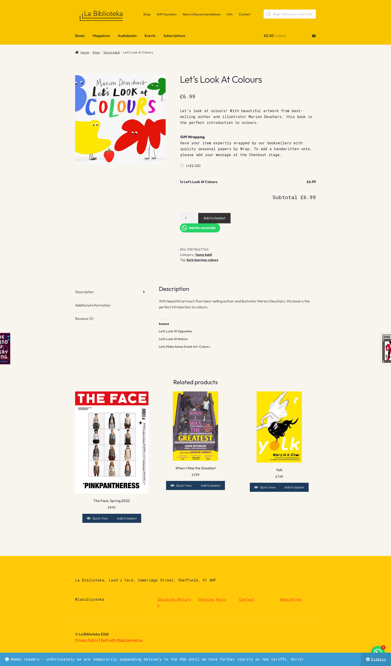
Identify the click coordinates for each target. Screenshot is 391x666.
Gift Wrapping (192, 137)
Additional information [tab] (93, 305)
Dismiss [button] (378, 659)
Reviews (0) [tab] (84, 318)
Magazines (101, 35)
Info (230, 14)
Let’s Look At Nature (173, 339)
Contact (244, 14)
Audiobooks (127, 35)
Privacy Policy (86, 640)
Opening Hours (212, 599)
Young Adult (111, 52)
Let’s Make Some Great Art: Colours (184, 347)
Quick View (100, 518)
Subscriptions (174, 35)
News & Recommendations (201, 14)
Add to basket (214, 218)
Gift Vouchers (166, 14)
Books (80, 35)
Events (150, 35)
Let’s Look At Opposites (175, 331)
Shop (146, 14)
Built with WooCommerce (121, 640)
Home (85, 52)
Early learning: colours (202, 260)
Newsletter (291, 599)
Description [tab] (84, 292)
